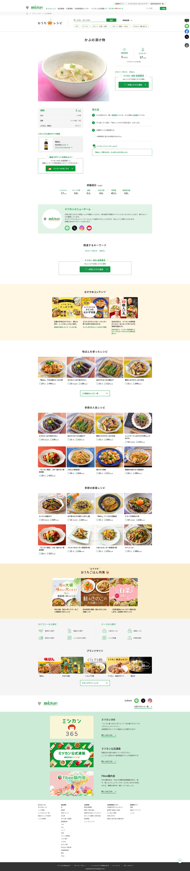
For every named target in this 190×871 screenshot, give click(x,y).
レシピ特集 (41, 810)
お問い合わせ (111, 816)
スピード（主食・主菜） (100, 26)
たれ (62, 827)
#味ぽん (132, 72)
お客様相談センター (82, 8)
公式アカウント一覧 (141, 706)
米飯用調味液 (65, 850)
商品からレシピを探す (44, 816)
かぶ (41, 115)
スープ (63, 830)
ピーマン (85, 26)
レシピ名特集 (42, 819)
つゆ (62, 824)
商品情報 (61, 8)
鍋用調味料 (64, 821)
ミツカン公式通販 (97, 8)
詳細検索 (126, 20)
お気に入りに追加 (134, 85)
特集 (131, 807)
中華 (62, 833)
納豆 (62, 853)
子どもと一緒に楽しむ (140, 26)
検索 (164, 8)
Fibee (62, 856)
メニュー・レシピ (36, 13)
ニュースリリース (89, 821)
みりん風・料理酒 (66, 819)
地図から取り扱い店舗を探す (115, 819)
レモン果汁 (64, 839)
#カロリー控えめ (121, 72)
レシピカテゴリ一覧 (44, 813)
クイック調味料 (65, 836)
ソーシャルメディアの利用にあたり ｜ (101, 865)
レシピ (132, 813)
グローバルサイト (128, 865)
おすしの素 (64, 844)
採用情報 (86, 819)
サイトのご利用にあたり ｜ (65, 865)
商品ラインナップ (135, 810)
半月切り (115, 115)
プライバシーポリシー (81, 865)
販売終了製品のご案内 (113, 810)
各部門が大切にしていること (92, 813)
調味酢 (63, 810)
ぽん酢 (63, 816)
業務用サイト (134, 805)
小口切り (136, 115)
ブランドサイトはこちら (62, 147)
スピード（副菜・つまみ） (120, 26)
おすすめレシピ (42, 807)
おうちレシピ (51, 8)
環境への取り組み (89, 810)
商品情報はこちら (60, 145)
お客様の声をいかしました (115, 807)
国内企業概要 (88, 807)
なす (76, 26)
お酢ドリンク (65, 813)
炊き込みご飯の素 (66, 847)
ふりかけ (63, 841)
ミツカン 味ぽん (45, 125)
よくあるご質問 (111, 813)
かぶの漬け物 (48, 13)
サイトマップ (118, 865)
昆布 (41, 120)
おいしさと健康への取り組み (92, 816)
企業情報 (69, 8)
